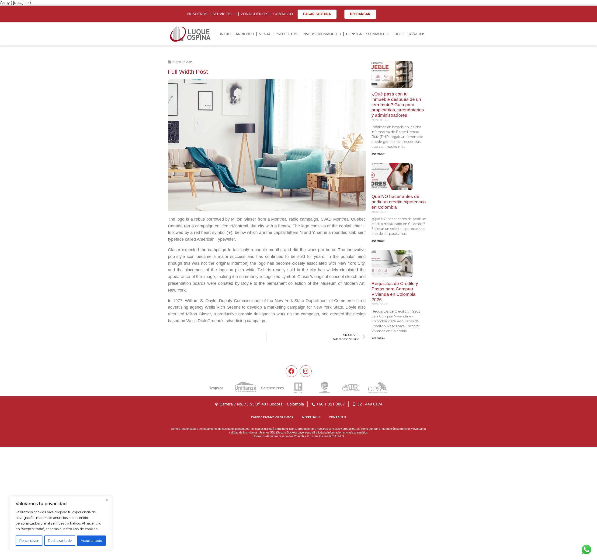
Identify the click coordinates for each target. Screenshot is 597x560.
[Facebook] (291, 371)
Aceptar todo (91, 541)
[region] (60, 523)
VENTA (265, 34)
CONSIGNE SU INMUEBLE (368, 34)
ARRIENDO (245, 34)
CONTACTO (283, 14)
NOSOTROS (197, 14)
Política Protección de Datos (272, 417)
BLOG (399, 34)
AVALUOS (417, 34)
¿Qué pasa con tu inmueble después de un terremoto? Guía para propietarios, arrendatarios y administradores (397, 105)
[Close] (107, 500)
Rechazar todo (60, 541)
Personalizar (29, 541)
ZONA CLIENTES (254, 14)
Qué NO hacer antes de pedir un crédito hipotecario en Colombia (398, 202)
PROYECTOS (286, 34)
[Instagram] (306, 371)
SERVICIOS (222, 14)
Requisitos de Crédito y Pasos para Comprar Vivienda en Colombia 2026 (394, 291)
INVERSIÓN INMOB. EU (321, 34)
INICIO (225, 34)
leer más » (378, 153)
